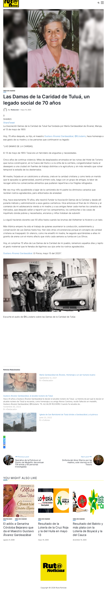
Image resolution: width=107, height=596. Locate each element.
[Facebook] (53, 443)
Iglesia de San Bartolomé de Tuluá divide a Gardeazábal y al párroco (68, 414)
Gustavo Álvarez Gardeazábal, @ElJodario (65, 136)
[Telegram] (53, 441)
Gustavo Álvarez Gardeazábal (17, 253)
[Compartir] (53, 447)
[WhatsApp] (53, 437)
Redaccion (15, 110)
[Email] (53, 445)
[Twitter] (53, 439)
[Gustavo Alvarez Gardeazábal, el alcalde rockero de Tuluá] (54, 402)
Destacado (7, 519)
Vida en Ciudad (9, 91)
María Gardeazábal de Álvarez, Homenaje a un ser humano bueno (67, 375)
